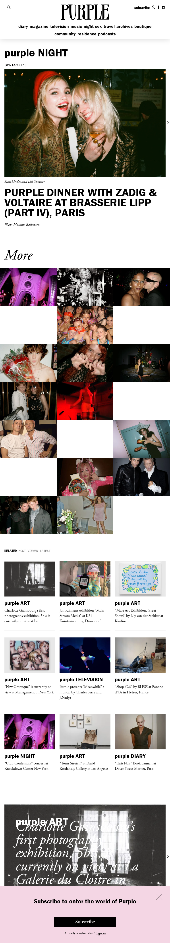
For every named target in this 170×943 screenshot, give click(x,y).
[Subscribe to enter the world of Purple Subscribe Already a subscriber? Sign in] (85, 123)
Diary (23, 26)
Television (59, 26)
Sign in (101, 933)
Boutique (143, 26)
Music (76, 26)
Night (89, 26)
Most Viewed (28, 551)
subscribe (142, 7)
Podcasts (107, 34)
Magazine (39, 26)
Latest (45, 551)
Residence (87, 34)
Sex (98, 26)
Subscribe (85, 921)
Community (65, 34)
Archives (124, 26)
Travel (109, 26)
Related (10, 551)
